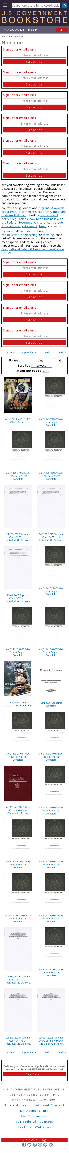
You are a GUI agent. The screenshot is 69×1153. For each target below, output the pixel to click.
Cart (62, 30)
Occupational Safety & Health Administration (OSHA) (32, 251)
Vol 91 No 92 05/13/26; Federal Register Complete (51, 591)
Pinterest (45, 1144)
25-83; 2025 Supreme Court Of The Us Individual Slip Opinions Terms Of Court (18, 598)
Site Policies (15, 1105)
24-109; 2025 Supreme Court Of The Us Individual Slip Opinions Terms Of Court (18, 537)
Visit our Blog (34, 1140)
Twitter (29, 1144)
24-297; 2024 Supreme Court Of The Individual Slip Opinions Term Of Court (51, 1040)
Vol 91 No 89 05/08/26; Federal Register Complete (51, 918)
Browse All (17, 36)
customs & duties (13, 215)
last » (62, 352)
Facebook (24, 1144)
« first (11, 352)
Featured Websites (34, 1127)
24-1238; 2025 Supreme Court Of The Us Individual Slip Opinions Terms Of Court (51, 537)
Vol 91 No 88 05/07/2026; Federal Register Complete (18, 918)
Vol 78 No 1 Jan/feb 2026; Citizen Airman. (18, 420)
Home (5, 36)
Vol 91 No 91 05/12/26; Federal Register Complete (18, 864)
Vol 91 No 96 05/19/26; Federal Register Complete (51, 652)
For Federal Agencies (34, 1121)
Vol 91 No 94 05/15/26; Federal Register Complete (51, 756)
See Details (34, 1074)
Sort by (23, 365)
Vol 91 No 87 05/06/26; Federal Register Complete (51, 972)
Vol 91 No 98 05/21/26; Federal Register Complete (51, 475)
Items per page (28, 371)
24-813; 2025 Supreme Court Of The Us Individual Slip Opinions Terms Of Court (18, 1040)
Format (15, 360)
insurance (43, 222)
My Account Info (34, 1111)
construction (10, 235)
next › (47, 352)
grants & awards (52, 208)
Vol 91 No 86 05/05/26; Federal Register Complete (51, 864)
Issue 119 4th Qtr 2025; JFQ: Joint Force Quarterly (18, 704)
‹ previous (29, 352)
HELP (32, 30)
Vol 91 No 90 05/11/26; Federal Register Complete (51, 810)
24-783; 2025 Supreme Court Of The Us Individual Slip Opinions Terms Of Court (18, 979)
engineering (29, 235)
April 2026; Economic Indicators (51, 704)
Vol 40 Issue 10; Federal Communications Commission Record (18, 810)
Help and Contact (49, 1105)
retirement (29, 226)
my (13, 30)
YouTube (40, 1144)
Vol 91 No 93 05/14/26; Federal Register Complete (18, 756)
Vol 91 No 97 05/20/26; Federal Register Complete (18, 475)
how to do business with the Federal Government (32, 221)
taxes (42, 226)
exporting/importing (52, 212)
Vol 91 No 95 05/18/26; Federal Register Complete (18, 652)
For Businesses (34, 1116)
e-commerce (27, 212)
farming (48, 235)
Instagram (35, 1144)
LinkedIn (51, 1144)
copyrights (8, 212)
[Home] (34, 22)
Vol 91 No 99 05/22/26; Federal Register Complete (51, 422)
